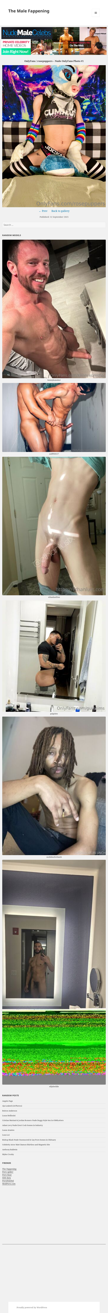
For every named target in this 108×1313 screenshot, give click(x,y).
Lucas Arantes (8, 1130)
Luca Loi (6, 1135)
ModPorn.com (8, 1183)
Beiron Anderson (9, 1110)
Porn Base (7, 1174)
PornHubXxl (8, 1180)
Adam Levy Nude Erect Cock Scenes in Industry (22, 1125)
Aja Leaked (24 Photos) (12, 1106)
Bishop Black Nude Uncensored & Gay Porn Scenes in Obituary (29, 1140)
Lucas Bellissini (8, 1115)
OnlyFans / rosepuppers (38, 61)
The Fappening (9, 1169)
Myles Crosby (8, 1154)
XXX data (6, 1177)
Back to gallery (60, 211)
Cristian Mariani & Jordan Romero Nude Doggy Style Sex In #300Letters (33, 1120)
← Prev (43, 211)
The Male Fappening (28, 11)
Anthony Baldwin (9, 1149)
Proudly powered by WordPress (32, 1307)
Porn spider (7, 1172)
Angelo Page (7, 1101)
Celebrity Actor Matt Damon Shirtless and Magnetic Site (26, 1144)
